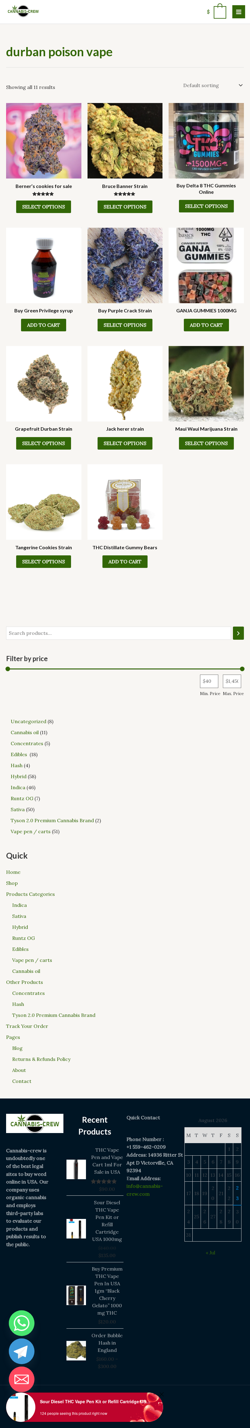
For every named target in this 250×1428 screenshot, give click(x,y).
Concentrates (28, 993)
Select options (43, 207)
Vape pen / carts (32, 960)
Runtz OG (23, 938)
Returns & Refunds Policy (41, 1059)
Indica (19, 905)
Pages (13, 1037)
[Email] (21, 1379)
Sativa (19, 916)
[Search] (238, 633)
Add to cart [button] (43, 325)
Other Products (24, 982)
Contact (21, 1081)
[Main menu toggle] (238, 11)
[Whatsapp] (21, 1323)
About (19, 1070)
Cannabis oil (26, 971)
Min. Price (210, 693)
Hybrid (20, 927)
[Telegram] (21, 1351)
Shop (12, 883)
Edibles (21, 949)
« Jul (210, 1253)
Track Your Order (27, 1026)
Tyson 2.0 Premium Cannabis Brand (53, 1015)
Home (13, 872)
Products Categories (30, 894)
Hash (18, 1004)
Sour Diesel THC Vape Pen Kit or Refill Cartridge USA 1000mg (96, 1401)
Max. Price (233, 693)
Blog (17, 1048)
